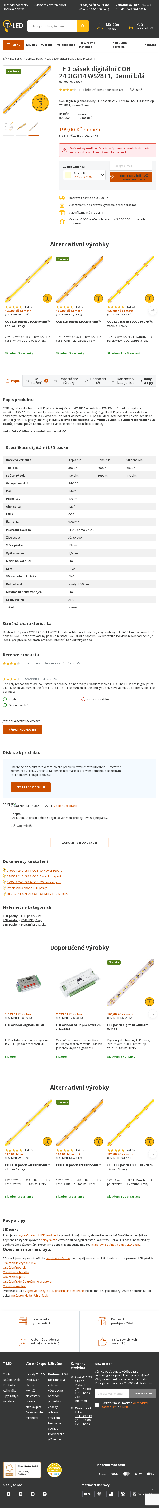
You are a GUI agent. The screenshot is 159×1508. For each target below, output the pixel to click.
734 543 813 (83, 1416)
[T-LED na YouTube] (33, 1496)
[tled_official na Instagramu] (21, 1496)
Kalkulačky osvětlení (120, 45)
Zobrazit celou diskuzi (79, 842)
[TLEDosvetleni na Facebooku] (9, 1496)
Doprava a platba (14, 9)
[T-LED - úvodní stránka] (13, 26)
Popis (15, 381)
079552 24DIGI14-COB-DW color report (34, 876)
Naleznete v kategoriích (125, 381)
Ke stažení (39, 381)
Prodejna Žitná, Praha (95, 5)
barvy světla (49, 1240)
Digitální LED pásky (33, 924)
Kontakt (150, 45)
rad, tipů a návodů (58, 1258)
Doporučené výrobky (69, 381)
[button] (101, 27)
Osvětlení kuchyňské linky (19, 1263)
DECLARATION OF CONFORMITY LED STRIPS (37, 894)
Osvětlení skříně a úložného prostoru (27, 1281)
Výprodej (47, 45)
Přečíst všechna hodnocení (103, 90)
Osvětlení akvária (14, 1286)
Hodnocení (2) (98, 381)
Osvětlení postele (15, 1267)
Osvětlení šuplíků (14, 1277)
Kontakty (9, 1385)
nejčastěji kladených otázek (29, 1295)
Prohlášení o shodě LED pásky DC (29, 888)
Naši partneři (11, 1379)
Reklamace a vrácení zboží (49, 5)
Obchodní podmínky (15, 5)
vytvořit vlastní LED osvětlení (38, 1235)
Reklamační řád (58, 1374)
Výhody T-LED (35, 1374)
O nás (7, 1374)
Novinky (31, 45)
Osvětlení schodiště (16, 1272)
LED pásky (16, 58)
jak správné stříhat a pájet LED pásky (115, 1244)
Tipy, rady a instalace (87, 45)
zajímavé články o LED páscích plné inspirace (54, 1291)
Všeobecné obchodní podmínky (55, 1395)
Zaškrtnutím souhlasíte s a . (125, 1405)
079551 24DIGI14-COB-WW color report (34, 870)
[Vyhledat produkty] (83, 26)
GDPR (124, 1407)
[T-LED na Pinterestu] (44, 1496)
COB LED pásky (34, 58)
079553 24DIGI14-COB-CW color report (34, 882)
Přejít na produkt (28, 360)
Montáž (30, 1390)
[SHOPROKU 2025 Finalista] (25, 1470)
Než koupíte (33, 1407)
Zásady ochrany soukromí (54, 1412)
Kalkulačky (9, 1390)
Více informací (81, 1398)
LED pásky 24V (31, 916)
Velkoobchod (66, 45)
